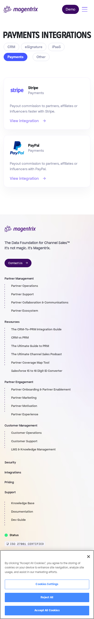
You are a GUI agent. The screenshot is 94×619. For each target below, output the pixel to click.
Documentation (22, 511)
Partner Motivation (24, 406)
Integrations (13, 472)
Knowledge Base (22, 503)
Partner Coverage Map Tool (30, 362)
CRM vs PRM (20, 337)
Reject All (47, 597)
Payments (16, 57)
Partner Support (22, 294)
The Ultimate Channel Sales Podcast (36, 354)
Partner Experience (24, 414)
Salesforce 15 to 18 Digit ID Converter (36, 370)
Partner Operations (24, 286)
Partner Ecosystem (24, 310)
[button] (84, 9)
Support (10, 492)
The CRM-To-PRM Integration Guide (36, 329)
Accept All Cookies (46, 610)
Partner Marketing (24, 397)
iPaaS (56, 47)
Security (10, 462)
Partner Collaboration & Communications (39, 302)
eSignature (33, 47)
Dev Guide (18, 519)
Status (14, 535)
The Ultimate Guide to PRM (30, 346)
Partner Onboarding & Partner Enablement (41, 389)
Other (41, 57)
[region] (47, 584)
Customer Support (24, 441)
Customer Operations (26, 432)
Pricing (9, 482)
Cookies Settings (47, 584)
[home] (21, 9)
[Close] (89, 557)
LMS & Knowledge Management (33, 449)
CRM (11, 47)
